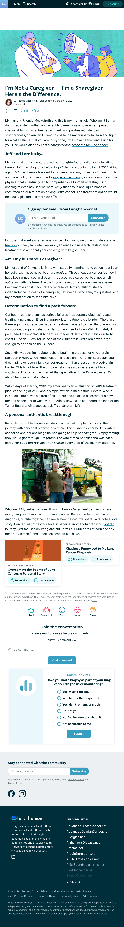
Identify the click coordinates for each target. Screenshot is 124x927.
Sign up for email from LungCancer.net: (63, 209)
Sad (60, 611)
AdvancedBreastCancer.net (87, 826)
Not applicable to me (76, 724)
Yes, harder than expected (80, 698)
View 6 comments (60, 640)
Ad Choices (90, 896)
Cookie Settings (46, 896)
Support (46, 611)
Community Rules (69, 896)
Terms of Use (40, 228)
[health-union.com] (26, 819)
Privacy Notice (96, 224)
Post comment (62, 660)
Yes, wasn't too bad (75, 691)
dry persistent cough (68, 177)
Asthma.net (75, 848)
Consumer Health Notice (76, 891)
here (94, 600)
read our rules (52, 633)
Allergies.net (76, 837)
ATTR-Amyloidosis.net (83, 859)
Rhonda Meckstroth (27, 100)
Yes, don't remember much (81, 704)
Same (91, 611)
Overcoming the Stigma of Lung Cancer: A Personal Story (31, 571)
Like (29, 611)
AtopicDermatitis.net (82, 854)
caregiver (82, 277)
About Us (13, 891)
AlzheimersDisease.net (83, 842)
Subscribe (112, 3)
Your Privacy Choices (21, 896)
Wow (75, 611)
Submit (79, 733)
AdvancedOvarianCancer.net (87, 831)
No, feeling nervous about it (81, 717)
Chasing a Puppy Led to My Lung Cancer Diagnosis (90, 550)
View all (75, 882)
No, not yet (70, 711)
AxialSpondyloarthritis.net (85, 864)
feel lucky (12, 245)
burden (104, 324)
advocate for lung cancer (90, 145)
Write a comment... (21, 649)
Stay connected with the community (37, 763)
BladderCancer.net (80, 870)
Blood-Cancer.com (80, 875)
